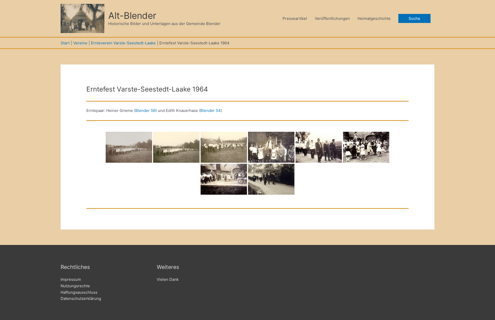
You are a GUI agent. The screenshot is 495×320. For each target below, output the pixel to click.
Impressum (71, 279)
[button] (414, 18)
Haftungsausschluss (79, 292)
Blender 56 (145, 110)
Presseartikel (295, 18)
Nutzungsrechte (75, 285)
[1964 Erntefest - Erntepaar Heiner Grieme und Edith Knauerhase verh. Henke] (129, 147)
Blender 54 (210, 110)
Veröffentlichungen (332, 18)
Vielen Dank (168, 279)
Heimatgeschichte (374, 18)
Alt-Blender (132, 15)
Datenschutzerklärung (81, 298)
